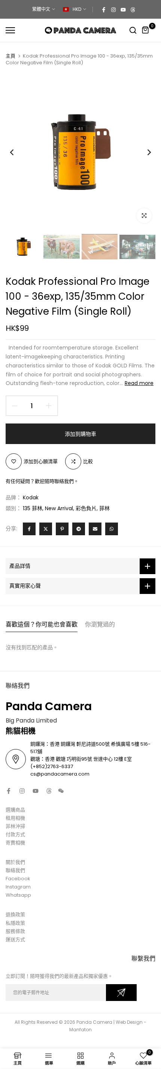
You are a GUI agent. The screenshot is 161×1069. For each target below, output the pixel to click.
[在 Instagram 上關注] (113, 9)
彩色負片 (86, 508)
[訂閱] (121, 992)
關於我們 (15, 862)
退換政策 (15, 914)
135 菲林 (32, 508)
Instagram (18, 886)
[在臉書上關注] (104, 9)
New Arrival (59, 508)
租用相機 (15, 818)
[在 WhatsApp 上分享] (111, 529)
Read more (139, 383)
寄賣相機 (15, 842)
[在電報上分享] (78, 529)
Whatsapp (18, 895)
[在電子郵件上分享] (95, 529)
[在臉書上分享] (29, 529)
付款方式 (15, 834)
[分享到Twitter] (45, 529)
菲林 (104, 508)
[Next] (144, 152)
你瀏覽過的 (100, 624)
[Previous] (16, 152)
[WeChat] (61, 791)
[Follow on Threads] (133, 9)
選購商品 (15, 809)
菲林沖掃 (15, 826)
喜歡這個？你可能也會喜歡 (42, 624)
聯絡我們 (15, 870)
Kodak (31, 497)
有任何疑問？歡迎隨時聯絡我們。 (42, 481)
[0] (146, 30)
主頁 (10, 56)
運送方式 (15, 939)
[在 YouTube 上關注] (123, 9)
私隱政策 (15, 923)
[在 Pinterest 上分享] (62, 529)
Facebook (18, 878)
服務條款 (15, 931)
